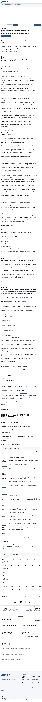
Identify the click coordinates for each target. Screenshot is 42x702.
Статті (2, 696)
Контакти (3, 694)
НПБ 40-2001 (3, 28)
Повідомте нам (20, 615)
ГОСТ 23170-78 (31, 406)
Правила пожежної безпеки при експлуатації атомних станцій (9, 634)
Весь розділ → (38, 620)
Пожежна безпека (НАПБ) (18, 4)
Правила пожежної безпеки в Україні (10, 625)
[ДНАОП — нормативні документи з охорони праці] (5, 2)
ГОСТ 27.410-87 (28, 293)
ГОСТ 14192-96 (23, 393)
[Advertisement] (21, 15)
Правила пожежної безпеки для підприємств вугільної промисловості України (30, 627)
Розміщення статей (4, 698)
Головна (2, 4)
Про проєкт (3, 692)
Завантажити (37, 24)
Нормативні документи (9, 4)
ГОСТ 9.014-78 (12, 348)
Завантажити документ (6, 35)
